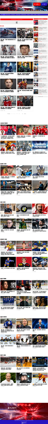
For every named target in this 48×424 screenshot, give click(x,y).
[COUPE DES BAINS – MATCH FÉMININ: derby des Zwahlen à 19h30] (24, 301)
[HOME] (2, 14)
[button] (16, 22)
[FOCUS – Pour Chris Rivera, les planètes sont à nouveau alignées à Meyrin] (40, 339)
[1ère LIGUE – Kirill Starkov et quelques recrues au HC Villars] (24, 323)
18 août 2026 (34, 232)
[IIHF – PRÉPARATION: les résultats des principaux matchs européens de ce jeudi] (36, 52)
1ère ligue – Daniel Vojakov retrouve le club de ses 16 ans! (25, 57)
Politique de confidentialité (12, 415)
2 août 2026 (34, 271)
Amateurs (28, 14)
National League (8, 14)
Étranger (39, 14)
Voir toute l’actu (40, 96)
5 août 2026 (18, 270)
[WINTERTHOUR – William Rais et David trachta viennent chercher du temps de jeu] (40, 262)
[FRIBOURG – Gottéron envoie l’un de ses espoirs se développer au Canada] (24, 378)
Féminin (35, 14)
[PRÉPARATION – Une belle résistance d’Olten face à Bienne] (36, 79)
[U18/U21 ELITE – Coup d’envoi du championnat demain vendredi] (8, 362)
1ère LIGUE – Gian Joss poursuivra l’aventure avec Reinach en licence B (8, 57)
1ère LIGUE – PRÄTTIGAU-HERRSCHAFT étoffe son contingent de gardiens (7, 91)
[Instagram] (22, 405)
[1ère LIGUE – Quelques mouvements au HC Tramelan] (24, 339)
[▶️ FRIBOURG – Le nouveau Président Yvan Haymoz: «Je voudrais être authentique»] (40, 185)
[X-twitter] (26, 405)
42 (22, 113)
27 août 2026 (3, 370)
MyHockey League (23, 14)
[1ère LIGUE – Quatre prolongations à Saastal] (8, 339)
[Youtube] (29, 405)
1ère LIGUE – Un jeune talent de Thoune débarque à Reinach (24, 40)
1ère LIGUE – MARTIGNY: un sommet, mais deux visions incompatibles (24, 108)
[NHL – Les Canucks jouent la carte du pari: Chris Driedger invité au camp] (36, 57)
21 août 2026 (3, 232)
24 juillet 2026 (18, 386)
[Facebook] (18, 405)
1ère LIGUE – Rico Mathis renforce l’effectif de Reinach (7, 74)
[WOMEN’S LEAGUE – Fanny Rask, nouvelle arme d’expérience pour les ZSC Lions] (40, 301)
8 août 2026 (18, 254)
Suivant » (25, 113)
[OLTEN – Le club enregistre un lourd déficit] (24, 209)
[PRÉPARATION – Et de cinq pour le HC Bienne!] (36, 34)
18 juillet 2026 (34, 386)
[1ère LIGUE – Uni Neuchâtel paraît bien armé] (40, 323)
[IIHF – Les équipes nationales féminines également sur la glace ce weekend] (8, 301)
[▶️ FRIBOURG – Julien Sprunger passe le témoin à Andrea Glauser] (36, 63)
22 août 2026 (34, 217)
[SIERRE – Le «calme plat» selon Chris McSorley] (8, 224)
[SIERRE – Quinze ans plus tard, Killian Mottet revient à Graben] (8, 209)
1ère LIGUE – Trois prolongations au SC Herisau (8, 40)
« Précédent (8, 113)
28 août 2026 (40, 35)
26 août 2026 (18, 370)
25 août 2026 (3, 217)
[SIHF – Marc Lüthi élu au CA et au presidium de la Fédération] (36, 68)
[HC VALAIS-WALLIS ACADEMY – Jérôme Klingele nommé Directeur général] (8, 378)
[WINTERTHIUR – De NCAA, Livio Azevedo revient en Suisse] (24, 246)
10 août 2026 (3, 255)
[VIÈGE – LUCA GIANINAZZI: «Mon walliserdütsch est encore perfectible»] (40, 224)
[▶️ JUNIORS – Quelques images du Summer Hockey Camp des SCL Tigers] (40, 378)
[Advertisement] (40, 102)
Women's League (18, 14)
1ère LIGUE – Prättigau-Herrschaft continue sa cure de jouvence (23, 74)
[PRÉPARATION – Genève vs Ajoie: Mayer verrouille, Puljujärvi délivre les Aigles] (36, 40)
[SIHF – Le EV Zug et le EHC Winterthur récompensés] (24, 362)
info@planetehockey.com (12, 414)
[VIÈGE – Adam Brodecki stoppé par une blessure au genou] (40, 209)
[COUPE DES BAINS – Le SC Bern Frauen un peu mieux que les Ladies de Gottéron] (40, 285)
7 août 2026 (34, 255)
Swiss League (13, 14)
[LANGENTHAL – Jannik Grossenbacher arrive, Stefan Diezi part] (24, 262)
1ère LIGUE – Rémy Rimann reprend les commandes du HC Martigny (8, 108)
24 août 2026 (34, 371)
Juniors (32, 14)
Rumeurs (4, 14)
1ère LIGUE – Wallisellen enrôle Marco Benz (24, 91)
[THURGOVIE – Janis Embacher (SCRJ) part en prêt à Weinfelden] (24, 224)
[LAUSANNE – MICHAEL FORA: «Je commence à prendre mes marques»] (36, 29)
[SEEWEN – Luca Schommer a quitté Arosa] (8, 262)
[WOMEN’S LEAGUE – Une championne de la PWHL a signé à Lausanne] (8, 285)
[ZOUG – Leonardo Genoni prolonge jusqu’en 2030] (36, 74)
